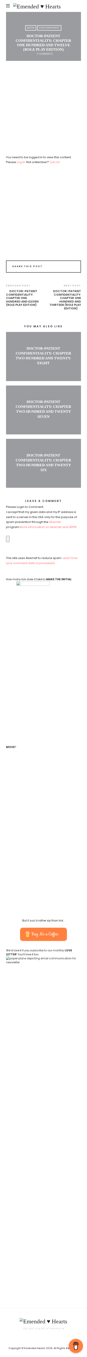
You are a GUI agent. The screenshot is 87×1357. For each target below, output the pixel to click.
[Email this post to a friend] (72, 267)
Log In (21, 162)
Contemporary (49, 27)
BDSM (30, 27)
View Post (43, 370)
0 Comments (45, 54)
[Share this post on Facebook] (59, 267)
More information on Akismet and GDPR (48, 527)
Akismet (55, 522)
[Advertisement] (43, 110)
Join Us (55, 162)
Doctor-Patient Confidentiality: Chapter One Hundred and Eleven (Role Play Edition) (22, 298)
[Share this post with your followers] (65, 267)
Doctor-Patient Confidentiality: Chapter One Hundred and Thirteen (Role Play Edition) (65, 299)
